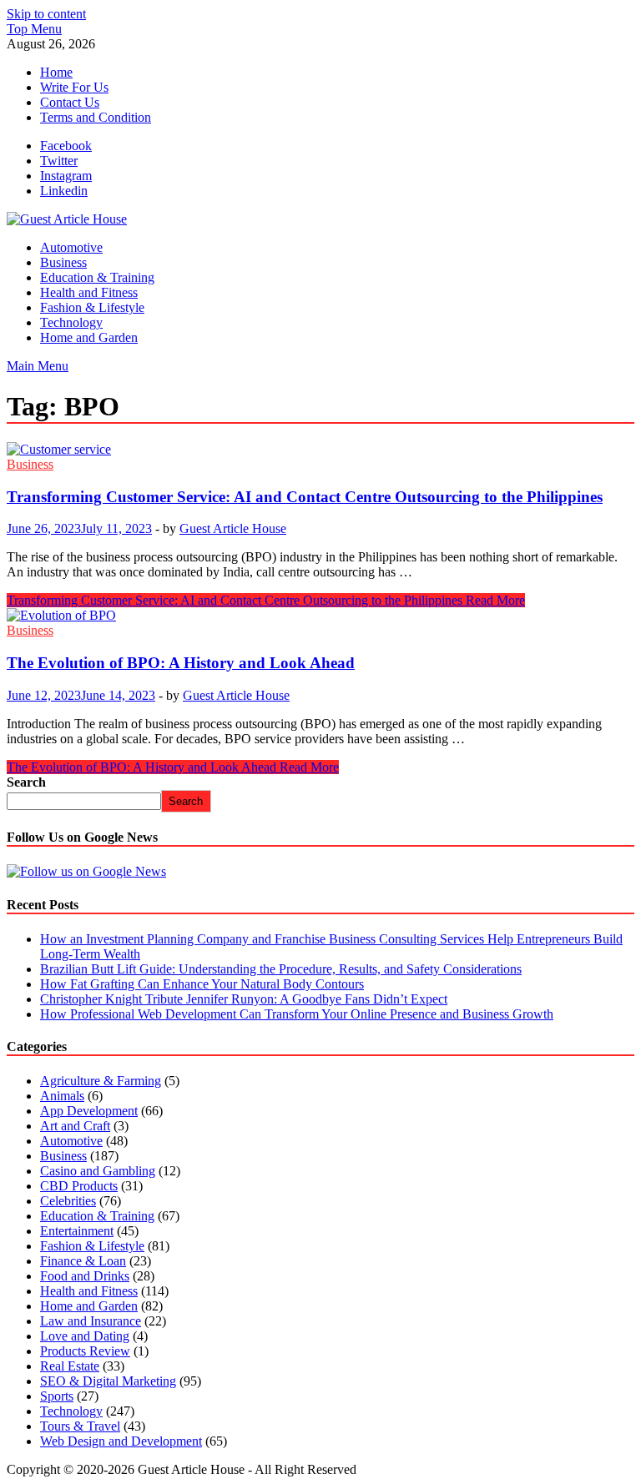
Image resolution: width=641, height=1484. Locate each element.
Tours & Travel (80, 1426)
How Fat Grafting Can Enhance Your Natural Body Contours (202, 984)
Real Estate (69, 1366)
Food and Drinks (84, 1276)
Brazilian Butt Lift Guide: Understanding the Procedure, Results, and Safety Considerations (281, 969)
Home (56, 72)
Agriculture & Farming (100, 1081)
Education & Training (97, 277)
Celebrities (68, 1201)
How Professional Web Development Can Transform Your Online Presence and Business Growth (296, 1014)
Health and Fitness (89, 292)
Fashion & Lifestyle (92, 307)
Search (26, 782)
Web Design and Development (121, 1441)
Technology (71, 322)
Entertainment (77, 1231)
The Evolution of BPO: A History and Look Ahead (181, 663)
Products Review (85, 1351)
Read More (266, 600)
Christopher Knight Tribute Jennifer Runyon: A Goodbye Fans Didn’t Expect (243, 999)
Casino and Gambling (97, 1171)
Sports (56, 1396)
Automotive (71, 247)
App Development (89, 1111)
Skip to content (46, 14)
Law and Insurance (90, 1321)
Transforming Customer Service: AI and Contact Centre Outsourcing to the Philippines (305, 497)
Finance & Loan (83, 1261)
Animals (62, 1096)
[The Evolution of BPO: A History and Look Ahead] (320, 615)
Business (63, 262)
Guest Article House (232, 528)
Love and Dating (84, 1336)
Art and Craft (75, 1126)
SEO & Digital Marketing (108, 1381)
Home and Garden (89, 337)
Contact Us (69, 102)
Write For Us (74, 87)
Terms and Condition (95, 117)
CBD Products (79, 1186)
